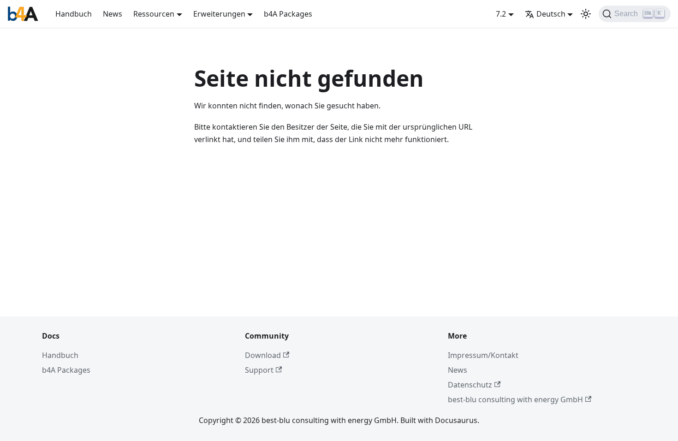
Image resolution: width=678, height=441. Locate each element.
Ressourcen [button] (153, 14)
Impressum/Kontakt (483, 355)
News (112, 14)
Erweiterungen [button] (219, 14)
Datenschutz (470, 385)
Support (259, 370)
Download (263, 355)
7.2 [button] (501, 14)
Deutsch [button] (550, 14)
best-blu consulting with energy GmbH (515, 399)
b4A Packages (288, 14)
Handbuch (73, 14)
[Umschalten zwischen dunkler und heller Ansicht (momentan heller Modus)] (585, 13)
